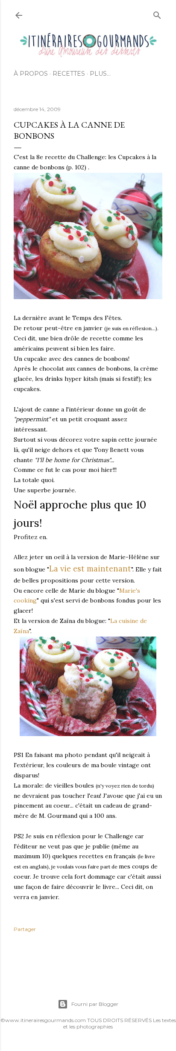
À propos (31, 73)
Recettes (69, 73)
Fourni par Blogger (94, 1004)
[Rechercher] (157, 13)
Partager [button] (25, 929)
